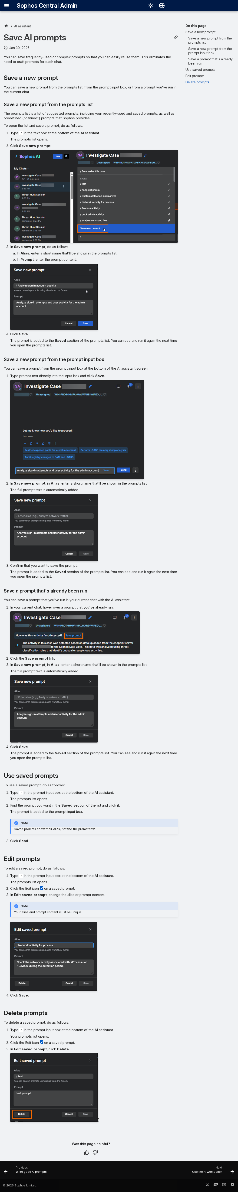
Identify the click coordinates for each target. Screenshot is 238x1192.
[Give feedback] (232, 1185)
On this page (195, 26)
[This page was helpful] (86, 1152)
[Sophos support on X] (207, 1185)
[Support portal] (215, 1185)
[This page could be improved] (95, 1152)
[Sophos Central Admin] (6, 26)
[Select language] (161, 5)
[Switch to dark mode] (150, 5)
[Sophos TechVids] (224, 1185)
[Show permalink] (175, 37)
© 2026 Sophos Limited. (20, 1185)
